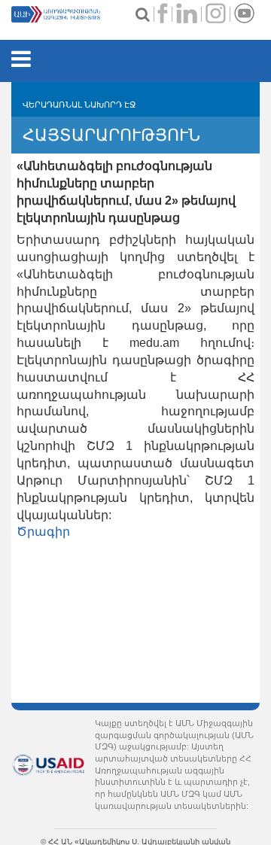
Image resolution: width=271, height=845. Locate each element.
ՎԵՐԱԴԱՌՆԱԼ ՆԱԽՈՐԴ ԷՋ (79, 104)
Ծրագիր (43, 531)
